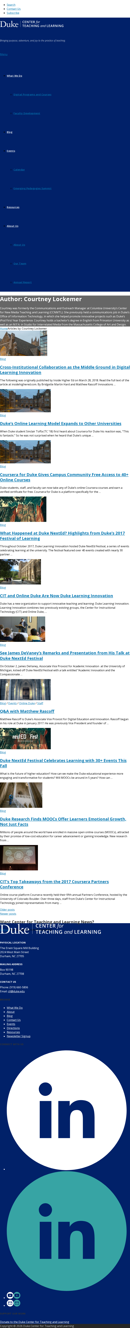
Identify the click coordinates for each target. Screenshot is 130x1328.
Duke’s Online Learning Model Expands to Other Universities (60, 423)
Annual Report (23, 282)
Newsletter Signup (18, 1036)
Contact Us (14, 9)
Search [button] (11, 5)
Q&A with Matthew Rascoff (27, 711)
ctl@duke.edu (16, 991)
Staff (40, 703)
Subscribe (13, 13)
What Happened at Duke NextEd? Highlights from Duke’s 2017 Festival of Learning (62, 535)
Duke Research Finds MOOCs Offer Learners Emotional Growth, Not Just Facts (63, 821)
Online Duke (27, 703)
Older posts (7, 909)
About (11, 1012)
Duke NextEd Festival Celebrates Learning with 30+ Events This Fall (63, 763)
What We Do (14, 75)
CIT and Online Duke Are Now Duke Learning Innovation (56, 595)
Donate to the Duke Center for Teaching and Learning (34, 1322)
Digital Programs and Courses (32, 94)
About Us (12, 226)
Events (11, 150)
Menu (3, 54)
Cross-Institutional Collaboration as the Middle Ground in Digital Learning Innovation (65, 369)
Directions (13, 1028)
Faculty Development (27, 113)
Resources (13, 207)
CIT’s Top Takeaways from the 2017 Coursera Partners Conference (54, 884)
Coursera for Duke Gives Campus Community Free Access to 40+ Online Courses (64, 477)
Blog (9, 132)
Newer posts (8, 914)
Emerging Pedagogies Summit (32, 188)
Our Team (20, 263)
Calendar (19, 169)
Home (4, 328)
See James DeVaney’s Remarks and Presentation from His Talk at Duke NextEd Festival (65, 655)
